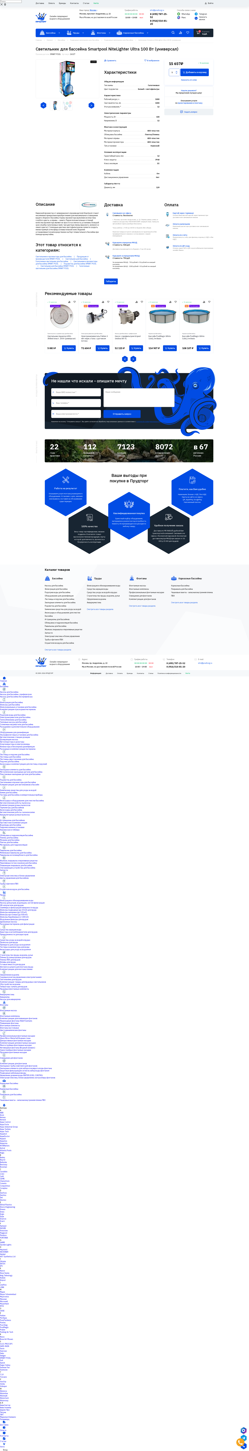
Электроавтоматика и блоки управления (17, 876)
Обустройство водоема (10, 984)
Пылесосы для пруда (9, 942)
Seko (2, 1353)
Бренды (130, 673)
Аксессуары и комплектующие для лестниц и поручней (23, 764)
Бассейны (4, 686)
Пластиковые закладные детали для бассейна (20, 774)
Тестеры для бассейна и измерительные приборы (21, 795)
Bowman (3, 1167)
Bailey (2, 1157)
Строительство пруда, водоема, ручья (16, 955)
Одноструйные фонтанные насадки (15, 1050)
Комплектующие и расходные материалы (18, 709)
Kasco (2, 1271)
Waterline (4, 1393)
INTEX (2, 1264)
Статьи (150, 673)
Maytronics (4, 1296)
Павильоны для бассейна (11, 850)
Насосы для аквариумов (10, 999)
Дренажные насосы (8, 922)
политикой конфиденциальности (148, 421)
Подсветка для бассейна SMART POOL (80, 264)
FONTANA (4, 1238)
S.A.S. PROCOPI (6, 1344)
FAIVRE (3, 1228)
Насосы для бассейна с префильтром (16, 694)
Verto (187, 673)
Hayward (3, 1249)
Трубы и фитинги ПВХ (9, 884)
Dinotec (3, 1200)
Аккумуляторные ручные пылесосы (15, 815)
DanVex (3, 1195)
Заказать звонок (203, 18)
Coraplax (3, 1188)
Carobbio (3, 1171)
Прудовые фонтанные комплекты (14, 989)
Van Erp (3, 1381)
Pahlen (2, 1315)
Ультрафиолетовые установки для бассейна (19, 735)
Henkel (3, 1254)
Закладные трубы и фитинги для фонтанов (18, 1066)
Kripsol (3, 1280)
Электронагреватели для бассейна (15, 717)
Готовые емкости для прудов (12, 964)
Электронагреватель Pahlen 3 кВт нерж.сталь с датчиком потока (94, 338)
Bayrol (2, 1160)
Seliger (3, 1355)
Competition (5, 1186)
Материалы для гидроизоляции (13, 845)
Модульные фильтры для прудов (14, 919)
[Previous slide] (43, 105)
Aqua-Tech (4, 1131)
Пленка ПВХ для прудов (10, 960)
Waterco (3, 1391)
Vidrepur (3, 1386)
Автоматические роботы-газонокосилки (17, 812)
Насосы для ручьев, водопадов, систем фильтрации (22, 903)
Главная (3, 681)
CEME (2, 1179)
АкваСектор (5, 1405)
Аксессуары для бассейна (11, 810)
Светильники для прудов (11, 979)
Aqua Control (5, 1122)
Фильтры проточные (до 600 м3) (14, 914)
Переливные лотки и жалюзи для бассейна (18, 863)
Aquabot (3, 1134)
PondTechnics (5, 1320)
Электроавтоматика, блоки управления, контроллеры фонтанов (27, 1078)
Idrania (3, 1261)
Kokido (2, 1278)
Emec (2, 1212)
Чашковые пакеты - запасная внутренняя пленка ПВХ (23, 1100)
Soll (1, 1360)
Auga (2, 1153)
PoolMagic (4, 1327)
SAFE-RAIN (4, 1346)
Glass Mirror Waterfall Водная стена (15, 1038)
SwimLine (4, 1370)
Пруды (3, 895)
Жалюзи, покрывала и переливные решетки (18, 860)
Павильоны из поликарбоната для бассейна (19, 855)
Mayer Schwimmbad (8, 1294)
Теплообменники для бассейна (13, 720)
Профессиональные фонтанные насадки (17, 1036)
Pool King (4, 1325)
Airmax (3, 1117)
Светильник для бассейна (76, 259)
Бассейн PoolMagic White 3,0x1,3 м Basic (193, 337)
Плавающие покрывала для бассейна (16, 865)
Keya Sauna (4, 1273)
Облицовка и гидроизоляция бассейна (16, 835)
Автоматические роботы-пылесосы (15, 803)
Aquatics (3, 1141)
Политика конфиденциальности (169, 673)
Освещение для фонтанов (11, 1058)
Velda (2, 1384)
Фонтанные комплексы (10, 1016)
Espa (2, 1216)
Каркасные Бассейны (9, 1089)
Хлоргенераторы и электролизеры (15, 744)
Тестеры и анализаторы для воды (14, 947)
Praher (2, 1330)
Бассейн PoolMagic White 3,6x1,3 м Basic (159, 337)
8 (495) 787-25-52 (158, 16)
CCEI (2, 1174)
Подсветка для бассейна (11, 780)
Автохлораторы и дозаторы (12, 742)
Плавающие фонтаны (9, 1023)
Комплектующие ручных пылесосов (15, 805)
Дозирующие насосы (9, 739)
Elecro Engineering (7, 1207)
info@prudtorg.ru (157, 10)
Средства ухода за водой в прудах (15, 940)
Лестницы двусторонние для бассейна (17, 759)
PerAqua (3, 1318)
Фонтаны (4, 1005)
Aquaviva (3, 1143)
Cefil (2, 1176)
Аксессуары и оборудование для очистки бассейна (22, 800)
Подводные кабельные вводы (13, 1073)
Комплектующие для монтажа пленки (16, 969)
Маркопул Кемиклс (8, 1417)
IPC (1, 1266)
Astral (2, 1148)
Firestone (4, 1230)
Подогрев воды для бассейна (13, 715)
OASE (2, 1311)
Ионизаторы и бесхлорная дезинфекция (17, 746)
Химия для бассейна (8, 792)
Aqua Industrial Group (9, 1127)
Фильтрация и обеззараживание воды (16, 900)
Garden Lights (5, 1245)
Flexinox (3, 1235)
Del (1, 1197)
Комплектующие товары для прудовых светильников (23, 982)
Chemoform (4, 1181)
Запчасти (4, 870)
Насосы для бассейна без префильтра (16, 697)
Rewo (2, 1337)
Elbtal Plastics (6, 1205)
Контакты (140, 673)
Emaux (2, 1209)
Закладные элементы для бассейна (15, 769)
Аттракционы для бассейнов (12, 820)
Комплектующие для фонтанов (13, 1063)
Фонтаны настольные (9, 1028)
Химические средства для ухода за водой (18, 790)
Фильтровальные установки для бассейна (18, 707)
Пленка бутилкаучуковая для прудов (16, 957)
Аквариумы (5, 997)
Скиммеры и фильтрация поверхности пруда (19, 907)
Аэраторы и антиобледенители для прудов (18, 932)
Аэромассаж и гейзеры (10, 830)
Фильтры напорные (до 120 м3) (13, 912)
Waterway (4, 1400)
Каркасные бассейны (9, 1083)
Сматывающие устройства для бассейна (17, 868)
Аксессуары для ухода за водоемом (15, 949)
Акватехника (5, 1407)
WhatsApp (186, 14)
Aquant (3, 1138)
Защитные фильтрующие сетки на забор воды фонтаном (24, 1071)
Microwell (4, 1301)
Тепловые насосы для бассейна (13, 722)
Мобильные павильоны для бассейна (16, 853)
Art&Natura (4, 1145)
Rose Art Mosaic (6, 1339)
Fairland (3, 1226)
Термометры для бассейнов (12, 807)
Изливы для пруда (8, 962)
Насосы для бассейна (9, 692)
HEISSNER (4, 1252)
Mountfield (4, 1304)
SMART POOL (5, 1358)
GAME (2, 1242)
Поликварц (4, 1419)
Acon (2, 1115)
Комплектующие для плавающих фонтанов (18, 1018)
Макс (184, 17)
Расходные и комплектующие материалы (18, 749)
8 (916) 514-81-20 (158, 22)
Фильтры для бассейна (10, 705)
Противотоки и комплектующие (13, 822)
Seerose (3, 1351)
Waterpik (3, 1396)
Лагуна (3, 1412)
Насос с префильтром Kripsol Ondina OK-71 (128, 337)
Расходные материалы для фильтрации (17, 924)
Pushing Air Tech (6, 1332)
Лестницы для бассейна (10, 757)
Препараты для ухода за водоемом (15, 945)
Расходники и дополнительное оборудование (20, 727)
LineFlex (3, 1285)
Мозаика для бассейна (9, 840)
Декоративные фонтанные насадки (15, 1040)
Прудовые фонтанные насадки (13, 1052)
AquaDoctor (5, 1136)
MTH (2, 1306)
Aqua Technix (5, 1129)
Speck (2, 1363)
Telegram (203, 14)
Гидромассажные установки (12, 827)
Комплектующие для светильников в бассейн (19, 784)
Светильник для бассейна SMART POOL (57, 266)
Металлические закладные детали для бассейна (21, 772)
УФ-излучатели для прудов (12, 905)
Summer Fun (5, 1367)
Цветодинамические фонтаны (13, 1030)
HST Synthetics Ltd (7, 1256)
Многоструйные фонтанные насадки (16, 1045)
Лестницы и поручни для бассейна (15, 754)
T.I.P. (2, 1374)
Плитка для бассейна (9, 842)
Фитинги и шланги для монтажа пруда (16, 967)
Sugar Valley (5, 1365)
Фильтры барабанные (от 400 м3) (14, 917)
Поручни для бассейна (9, 761)
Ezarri (2, 1221)
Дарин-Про (5, 1410)
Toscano (3, 1377)
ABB (2, 1113)
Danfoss (3, 1193)
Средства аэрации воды (10, 930)
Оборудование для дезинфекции (14, 732)
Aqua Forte (4, 1124)
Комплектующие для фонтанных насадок (18, 1043)
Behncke (3, 1162)
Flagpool (3, 1233)
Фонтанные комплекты (10, 1025)
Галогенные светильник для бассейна (52, 261)
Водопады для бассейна (10, 825)
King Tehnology (6, 1275)
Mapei (2, 1292)
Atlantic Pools (5, 1150)
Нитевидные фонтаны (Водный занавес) (17, 1048)
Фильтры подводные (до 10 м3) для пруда (18, 910)
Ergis (2, 1214)
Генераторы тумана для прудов (13, 986)
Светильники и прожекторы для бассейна (54, 256)
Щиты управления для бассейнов (14, 878)
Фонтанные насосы (8, 1010)
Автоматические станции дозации (15, 737)
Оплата (120, 673)
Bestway (3, 1164)
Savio (2, 1348)
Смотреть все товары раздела (58, 650)
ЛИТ (2, 1415)
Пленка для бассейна (9, 838)
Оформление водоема (9, 975)
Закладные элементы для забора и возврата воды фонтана (26, 1068)
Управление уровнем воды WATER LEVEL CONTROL (21, 1075)
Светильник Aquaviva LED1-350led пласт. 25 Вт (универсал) (61, 337)
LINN (2, 1287)
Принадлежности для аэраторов (14, 934)
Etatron (3, 1219)
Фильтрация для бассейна (11, 702)
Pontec (3, 1322)
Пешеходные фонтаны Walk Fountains (16, 1021)
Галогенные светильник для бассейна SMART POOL (62, 267)
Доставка (109, 673)
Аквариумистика (7, 994)
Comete (3, 1183)
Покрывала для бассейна (11, 1094)
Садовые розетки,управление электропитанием (21, 977)
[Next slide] (91, 105)
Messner (3, 1299)
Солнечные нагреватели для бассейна (16, 724)
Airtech (3, 1120)
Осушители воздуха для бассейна (14, 889)
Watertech (4, 1398)
